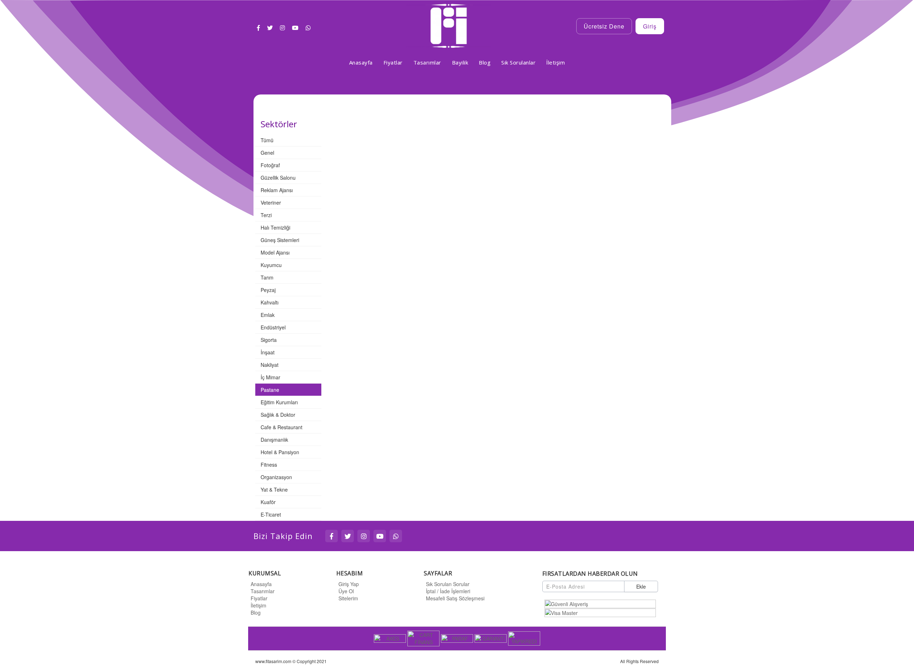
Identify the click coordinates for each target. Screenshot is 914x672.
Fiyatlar (259, 598)
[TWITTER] (347, 536)
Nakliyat (269, 364)
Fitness (269, 464)
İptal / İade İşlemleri (448, 591)
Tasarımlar (263, 591)
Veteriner (271, 202)
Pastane (270, 389)
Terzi (266, 215)
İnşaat (268, 352)
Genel (267, 152)
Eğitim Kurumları (279, 402)
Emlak (268, 314)
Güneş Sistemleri (280, 239)
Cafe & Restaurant (281, 427)
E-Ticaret (271, 514)
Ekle (641, 586)
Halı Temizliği (275, 227)
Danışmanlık (274, 439)
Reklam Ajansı (277, 190)
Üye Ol (346, 591)
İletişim (258, 605)
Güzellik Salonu (278, 177)
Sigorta (269, 339)
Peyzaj (268, 289)
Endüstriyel (273, 327)
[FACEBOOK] (331, 536)
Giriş (650, 26)
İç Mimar (270, 377)
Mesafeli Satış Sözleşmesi (455, 598)
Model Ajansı (275, 252)
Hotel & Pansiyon (280, 452)
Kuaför (268, 502)
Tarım (267, 277)
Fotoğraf (270, 165)
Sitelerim (348, 598)
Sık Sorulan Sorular (447, 584)
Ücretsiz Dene (604, 26)
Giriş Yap (348, 584)
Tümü (267, 140)
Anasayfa (261, 584)
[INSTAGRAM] (363, 536)
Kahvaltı (269, 302)
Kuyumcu (271, 264)
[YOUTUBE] (379, 536)
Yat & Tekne (274, 489)
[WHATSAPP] (396, 536)
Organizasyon (276, 477)
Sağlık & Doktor (278, 414)
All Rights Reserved (639, 661)
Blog (256, 612)
